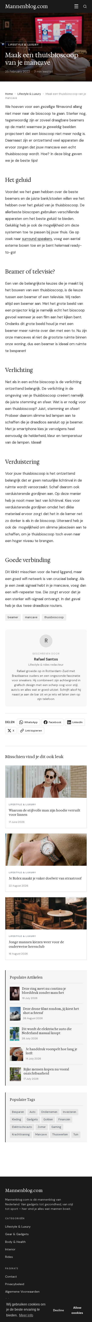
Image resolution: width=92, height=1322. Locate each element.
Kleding (16, 1119)
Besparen (18, 1112)
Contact (11, 1276)
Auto (33, 1112)
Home (9, 94)
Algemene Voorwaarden (22, 1291)
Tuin (75, 1134)
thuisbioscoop (54, 617)
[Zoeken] (85, 6)
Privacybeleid (14, 1284)
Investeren (69, 1112)
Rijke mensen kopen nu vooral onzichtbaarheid (46, 1071)
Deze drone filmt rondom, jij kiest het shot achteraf (51, 1011)
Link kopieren (33, 730)
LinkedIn (77, 722)
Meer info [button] (26, 1315)
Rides (9, 1257)
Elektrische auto (22, 1127)
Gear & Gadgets (17, 1234)
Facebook (55, 722)
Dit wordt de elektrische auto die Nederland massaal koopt (47, 1031)
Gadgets (32, 1119)
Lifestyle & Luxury (29, 94)
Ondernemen (49, 1112)
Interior (10, 1249)
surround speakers (37, 238)
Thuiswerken (60, 1134)
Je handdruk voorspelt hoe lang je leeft (51, 1051)
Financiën (64, 1119)
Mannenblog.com (24, 1191)
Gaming (56, 1127)
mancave (31, 617)
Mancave (41, 1134)
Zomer (42, 1127)
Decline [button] (58, 1310)
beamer (13, 617)
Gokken (48, 1119)
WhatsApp (31, 722)
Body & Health (15, 1242)
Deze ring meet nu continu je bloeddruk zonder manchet (44, 991)
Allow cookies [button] (77, 1310)
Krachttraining (21, 1134)
